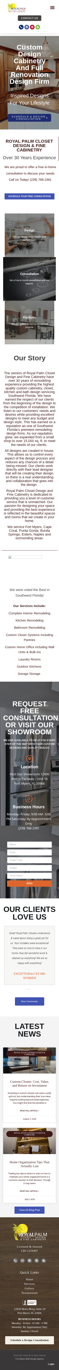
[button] (52, 7)
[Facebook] (26, 27)
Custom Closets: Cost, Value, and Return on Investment (29, 1083)
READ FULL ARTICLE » (29, 1111)
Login (51, 1364)
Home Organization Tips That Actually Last (29, 1164)
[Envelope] (22, 1260)
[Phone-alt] (21, 27)
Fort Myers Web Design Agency (29, 1359)
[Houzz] (37, 27)
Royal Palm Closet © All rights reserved (30, 1355)
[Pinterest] (32, 27)
